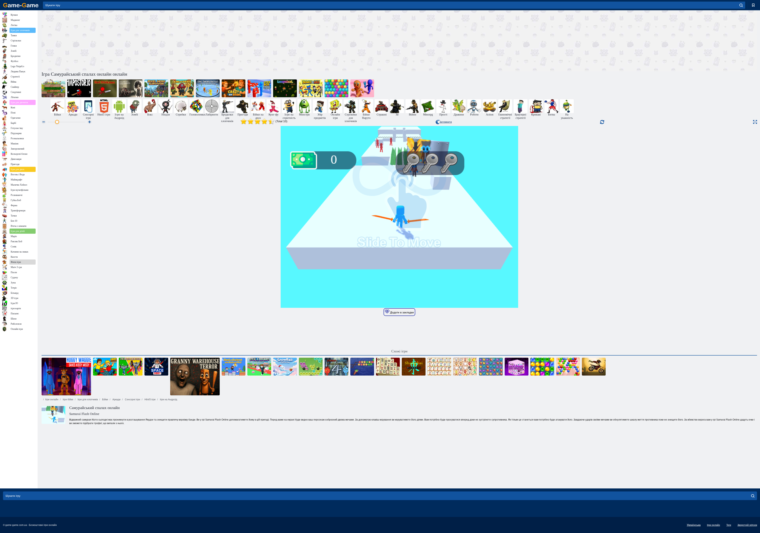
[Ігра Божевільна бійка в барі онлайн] (233, 88)
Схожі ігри (399, 351)
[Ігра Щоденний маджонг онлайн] (388, 367)
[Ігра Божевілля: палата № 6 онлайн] (130, 88)
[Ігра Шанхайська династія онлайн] (414, 367)
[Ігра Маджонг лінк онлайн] (439, 367)
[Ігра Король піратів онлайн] (182, 88)
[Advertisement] (220, 40)
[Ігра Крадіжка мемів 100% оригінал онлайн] (259, 367)
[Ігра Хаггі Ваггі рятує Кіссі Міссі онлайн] (66, 376)
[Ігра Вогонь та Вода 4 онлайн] (336, 367)
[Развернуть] (755, 122)
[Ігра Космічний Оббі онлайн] (156, 367)
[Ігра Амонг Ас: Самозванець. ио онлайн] (79, 88)
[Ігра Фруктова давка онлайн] (491, 367)
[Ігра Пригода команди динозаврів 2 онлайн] (53, 88)
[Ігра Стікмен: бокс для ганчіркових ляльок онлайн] (259, 88)
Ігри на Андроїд (168, 399)
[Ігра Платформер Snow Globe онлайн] (285, 367)
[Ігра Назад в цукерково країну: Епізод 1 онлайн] (542, 367)
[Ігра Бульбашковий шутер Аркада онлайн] (336, 88)
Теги (728, 525)
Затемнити (446, 122)
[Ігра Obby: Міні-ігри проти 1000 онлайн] (105, 367)
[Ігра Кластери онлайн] (311, 367)
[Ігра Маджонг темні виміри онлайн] (516, 367)
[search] (741, 5)
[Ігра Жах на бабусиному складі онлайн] (195, 376)
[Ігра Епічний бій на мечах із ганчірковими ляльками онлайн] (208, 88)
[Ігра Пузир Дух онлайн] (568, 367)
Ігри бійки (67, 399)
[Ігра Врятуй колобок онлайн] (362, 88)
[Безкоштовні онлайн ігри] (21, 5)
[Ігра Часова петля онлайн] (285, 88)
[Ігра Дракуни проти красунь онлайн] (311, 88)
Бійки (105, 399)
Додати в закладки (401, 312)
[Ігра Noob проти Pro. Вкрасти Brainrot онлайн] (233, 367)
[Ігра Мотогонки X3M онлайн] (594, 367)
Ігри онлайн (51, 399)
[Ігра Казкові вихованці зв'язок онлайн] (465, 367)
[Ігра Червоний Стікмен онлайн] (105, 88)
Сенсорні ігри (132, 399)
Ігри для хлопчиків (87, 399)
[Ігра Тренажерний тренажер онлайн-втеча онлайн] (130, 367)
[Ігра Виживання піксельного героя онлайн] (156, 88)
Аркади (116, 399)
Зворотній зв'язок (747, 525)
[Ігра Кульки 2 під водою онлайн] (362, 367)
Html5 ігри (150, 399)
